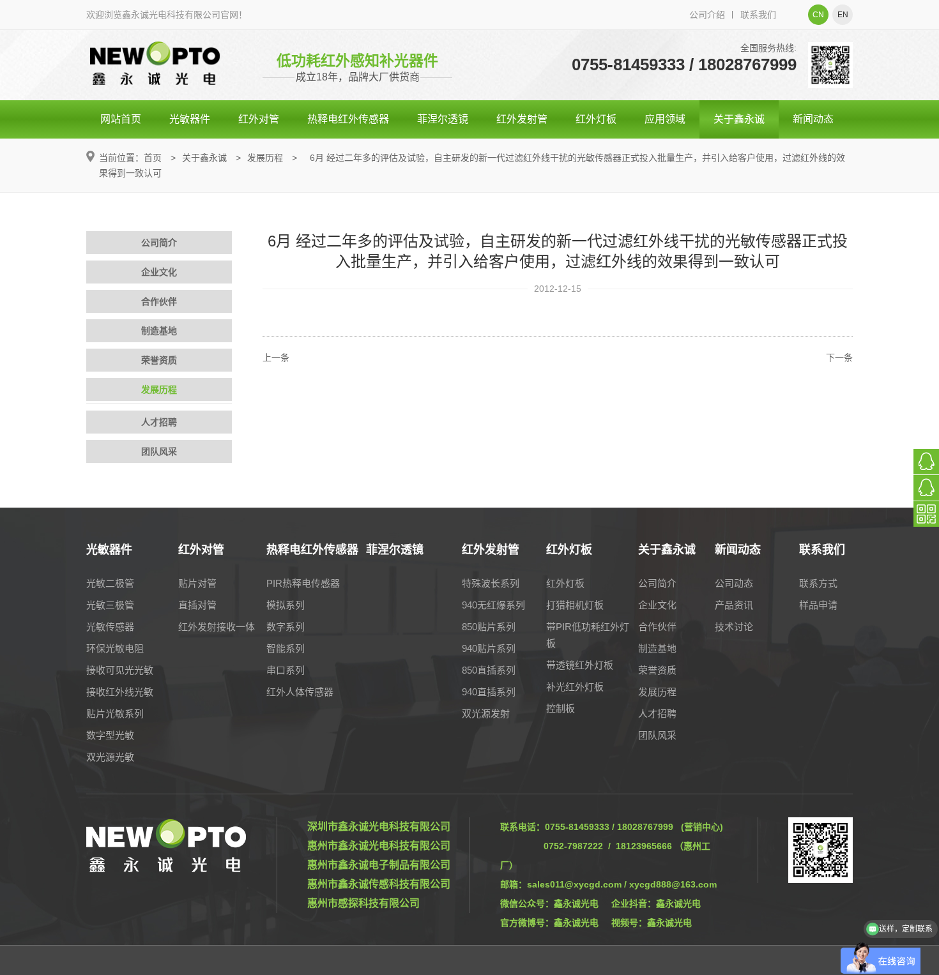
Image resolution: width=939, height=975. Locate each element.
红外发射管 (521, 119)
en (842, 14)
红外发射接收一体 (216, 626)
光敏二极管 (110, 583)
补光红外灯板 (575, 686)
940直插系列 (488, 691)
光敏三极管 (110, 605)
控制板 (560, 708)
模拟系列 (285, 605)
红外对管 (258, 119)
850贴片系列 (488, 626)
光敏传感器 (110, 626)
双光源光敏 (110, 757)
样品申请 (818, 605)
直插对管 (197, 605)
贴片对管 (197, 583)
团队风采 (159, 451)
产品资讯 (734, 605)
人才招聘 (159, 422)
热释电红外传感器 (348, 119)
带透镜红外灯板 (579, 665)
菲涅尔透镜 (442, 119)
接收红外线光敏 (119, 691)
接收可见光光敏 (119, 670)
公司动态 (734, 583)
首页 (153, 158)
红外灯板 (596, 119)
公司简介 (159, 243)
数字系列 (285, 626)
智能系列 (285, 648)
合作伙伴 (159, 301)
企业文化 (159, 272)
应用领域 (665, 119)
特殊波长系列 (490, 583)
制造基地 (159, 331)
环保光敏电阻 (115, 648)
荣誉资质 (159, 360)
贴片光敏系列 (115, 713)
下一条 (839, 357)
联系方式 (818, 583)
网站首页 (120, 119)
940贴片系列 (488, 648)
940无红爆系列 (493, 605)
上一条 (276, 357)
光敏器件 (189, 119)
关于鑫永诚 (739, 119)
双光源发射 (486, 713)
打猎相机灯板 (575, 605)
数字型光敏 (110, 735)
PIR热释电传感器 (303, 583)
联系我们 (758, 15)
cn (818, 14)
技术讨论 (734, 626)
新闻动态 (813, 119)
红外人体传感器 (299, 691)
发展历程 (265, 158)
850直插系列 (488, 670)
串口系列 (285, 670)
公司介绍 (707, 15)
